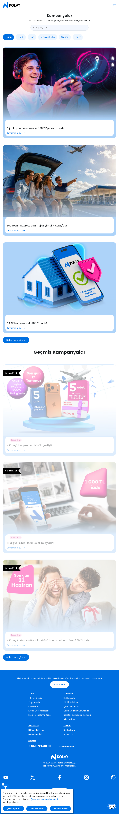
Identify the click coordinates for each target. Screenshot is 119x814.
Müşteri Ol (33, 725)
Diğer (78, 37)
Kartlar (67, 725)
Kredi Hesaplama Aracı (39, 715)
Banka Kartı (69, 730)
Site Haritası (69, 719)
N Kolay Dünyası (36, 730)
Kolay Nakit (33, 706)
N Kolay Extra (47, 37)
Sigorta (64, 37)
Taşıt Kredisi (34, 702)
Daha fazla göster (16, 340)
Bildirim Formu (66, 746)
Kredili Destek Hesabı (38, 710)
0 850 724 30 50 (39, 746)
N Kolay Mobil (35, 734)
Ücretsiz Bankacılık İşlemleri (77, 715)
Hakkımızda (69, 698)
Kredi (21, 37)
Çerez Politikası (71, 706)
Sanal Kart (69, 734)
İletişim (32, 740)
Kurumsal (68, 693)
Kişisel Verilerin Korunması (76, 710)
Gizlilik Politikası (71, 702)
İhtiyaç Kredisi (35, 698)
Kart (32, 37)
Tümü (8, 37)
